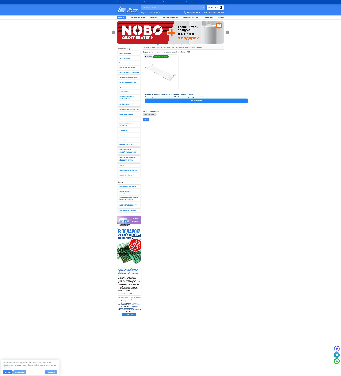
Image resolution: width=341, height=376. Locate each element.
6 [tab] (166, 44)
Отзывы (176, 2)
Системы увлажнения (170, 17)
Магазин (152, 47)
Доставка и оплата (192, 2)
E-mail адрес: (122, 301)
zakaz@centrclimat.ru (215, 12)
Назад (146, 119)
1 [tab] (152, 44)
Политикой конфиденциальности (128, 307)
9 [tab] (173, 44)
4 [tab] (160, 44)
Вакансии (147, 2)
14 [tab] (187, 44)
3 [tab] (158, 44)
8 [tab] (171, 44)
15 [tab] (189, 44)
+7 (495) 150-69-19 (193, 12)
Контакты (220, 2)
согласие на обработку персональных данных (128, 304)
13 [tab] (184, 44)
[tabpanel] (170, 32)
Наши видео (121, 2)
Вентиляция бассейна (190, 17)
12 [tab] (181, 44)
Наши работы (162, 2)
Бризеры (221, 17)
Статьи (134, 2)
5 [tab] (163, 44)
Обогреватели (208, 17)
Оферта (207, 2)
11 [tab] (179, 44)
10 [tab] (176, 44)
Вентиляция (154, 17)
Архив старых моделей (163, 47)
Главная (146, 47)
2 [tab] (155, 44)
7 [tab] (168, 44)
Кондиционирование (138, 17)
